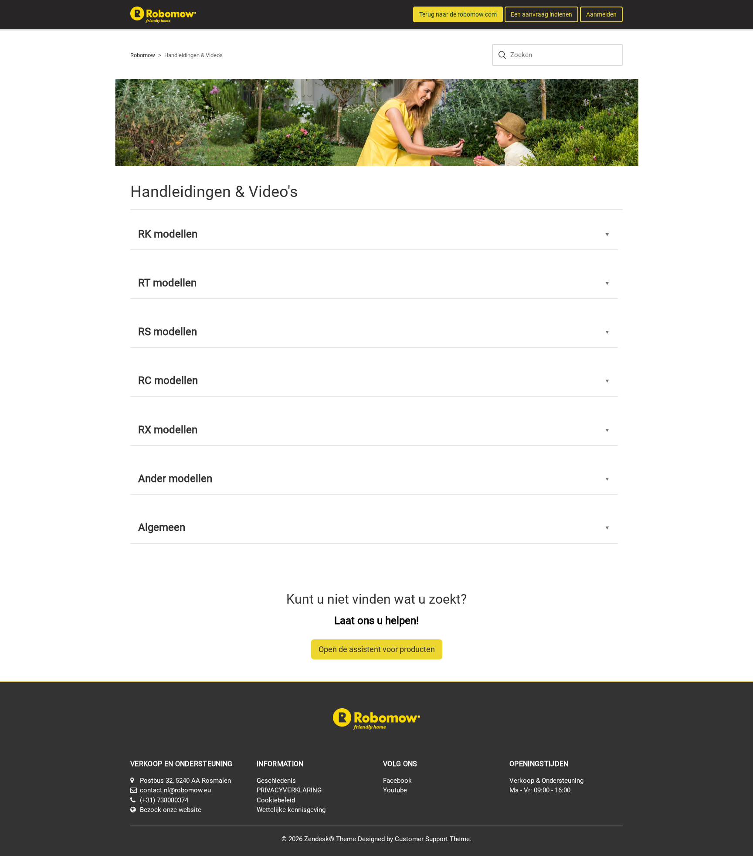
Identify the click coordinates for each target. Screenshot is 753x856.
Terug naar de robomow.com (458, 14)
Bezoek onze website (170, 810)
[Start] (163, 14)
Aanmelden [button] (601, 14)
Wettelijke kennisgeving (291, 810)
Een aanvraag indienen (541, 14)
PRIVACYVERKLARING (289, 790)
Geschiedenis (276, 781)
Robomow (142, 55)
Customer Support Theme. (433, 839)
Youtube (395, 790)
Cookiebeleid (276, 800)
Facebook (397, 781)
